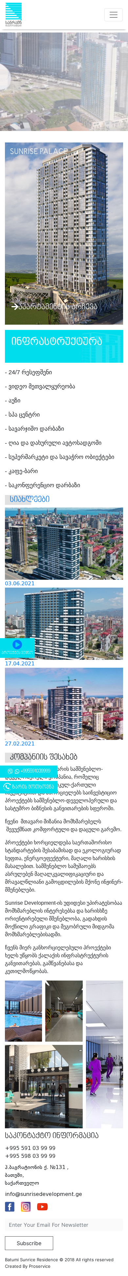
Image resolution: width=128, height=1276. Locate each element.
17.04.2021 (19, 663)
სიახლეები (30, 500)
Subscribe (29, 1243)
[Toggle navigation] (113, 14)
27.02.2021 (19, 744)
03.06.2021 (19, 583)
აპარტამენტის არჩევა (57, 307)
